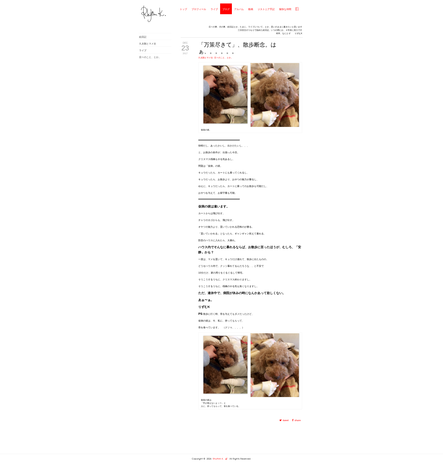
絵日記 (142, 36)
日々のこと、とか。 (150, 57)
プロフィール (199, 9)
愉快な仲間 (285, 9)
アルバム (239, 9)
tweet (286, 420)
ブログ (226, 9)
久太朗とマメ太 (147, 43)
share (298, 420)
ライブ (214, 9)
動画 (250, 9)
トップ (183, 9)
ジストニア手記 (266, 9)
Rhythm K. (219, 459)
